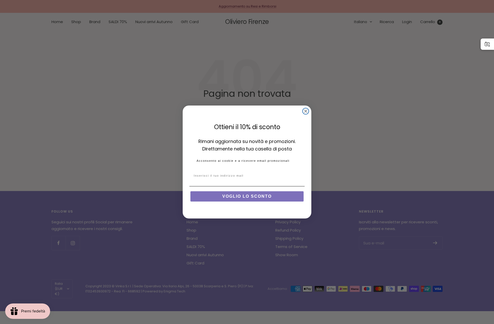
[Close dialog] (306, 111)
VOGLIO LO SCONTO (247, 196)
